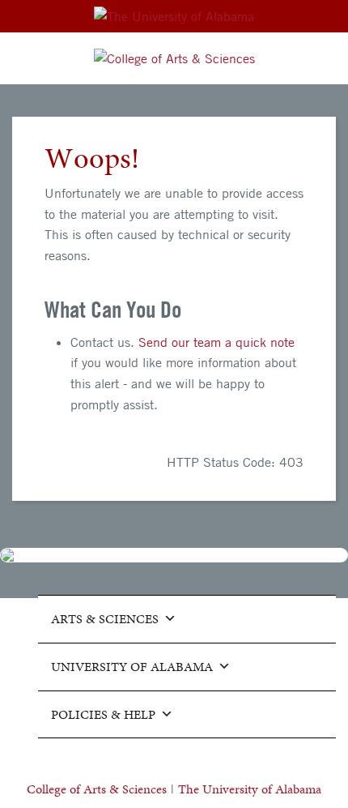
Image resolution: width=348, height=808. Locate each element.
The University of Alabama (249, 789)
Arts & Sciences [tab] (105, 618)
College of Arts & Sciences (97, 789)
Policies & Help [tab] (103, 714)
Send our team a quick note (216, 342)
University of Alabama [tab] (132, 666)
